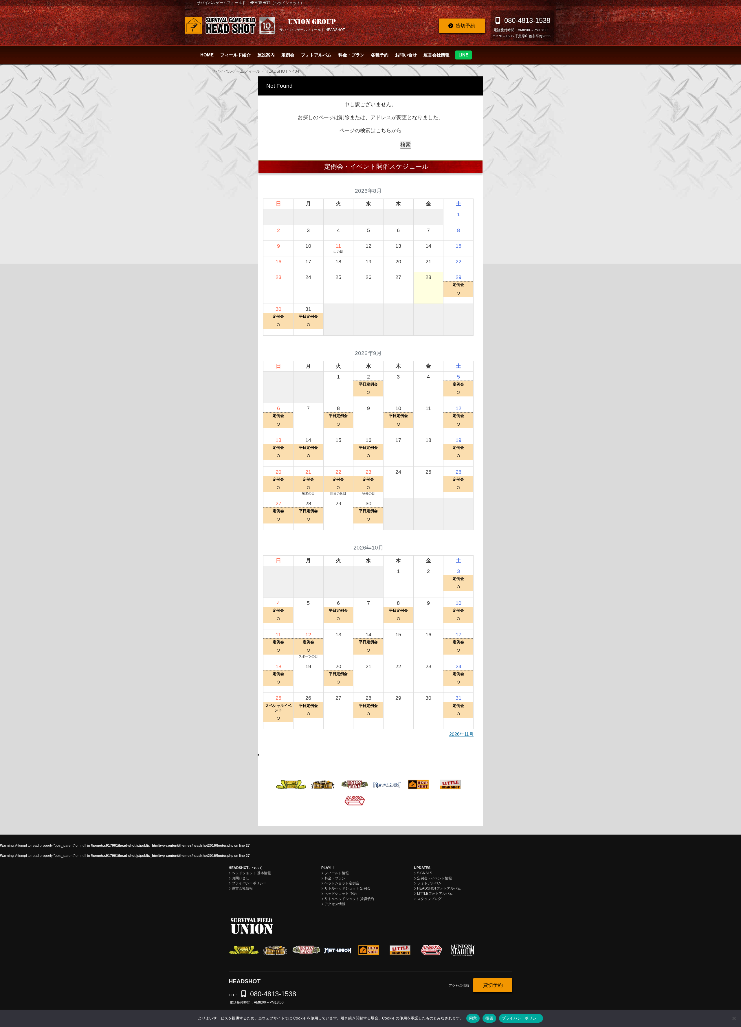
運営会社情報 (436, 54)
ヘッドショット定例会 (341, 883)
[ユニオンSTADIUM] (386, 800)
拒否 (489, 1018)
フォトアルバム (316, 54)
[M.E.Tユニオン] (386, 784)
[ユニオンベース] (355, 784)
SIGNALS (424, 873)
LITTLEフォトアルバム (435, 894)
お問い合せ (406, 54)
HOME (207, 54)
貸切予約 (465, 26)
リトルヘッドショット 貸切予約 (349, 899)
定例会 (287, 54)
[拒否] (734, 1018)
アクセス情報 (334, 904)
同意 (473, 1018)
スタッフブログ (429, 899)
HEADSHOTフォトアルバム (439, 888)
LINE (463, 54)
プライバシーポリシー (249, 883)
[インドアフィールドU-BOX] (355, 800)
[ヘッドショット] (418, 784)
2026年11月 (461, 734)
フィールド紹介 (235, 54)
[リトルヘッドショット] (450, 784)
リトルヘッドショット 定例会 (347, 888)
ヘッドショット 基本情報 (251, 873)
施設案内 (266, 54)
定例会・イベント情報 (434, 878)
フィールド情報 (336, 873)
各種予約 (379, 54)
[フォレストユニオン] (291, 784)
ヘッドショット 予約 (340, 894)
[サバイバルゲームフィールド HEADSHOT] (230, 25)
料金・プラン (351, 54)
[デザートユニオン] (323, 784)
